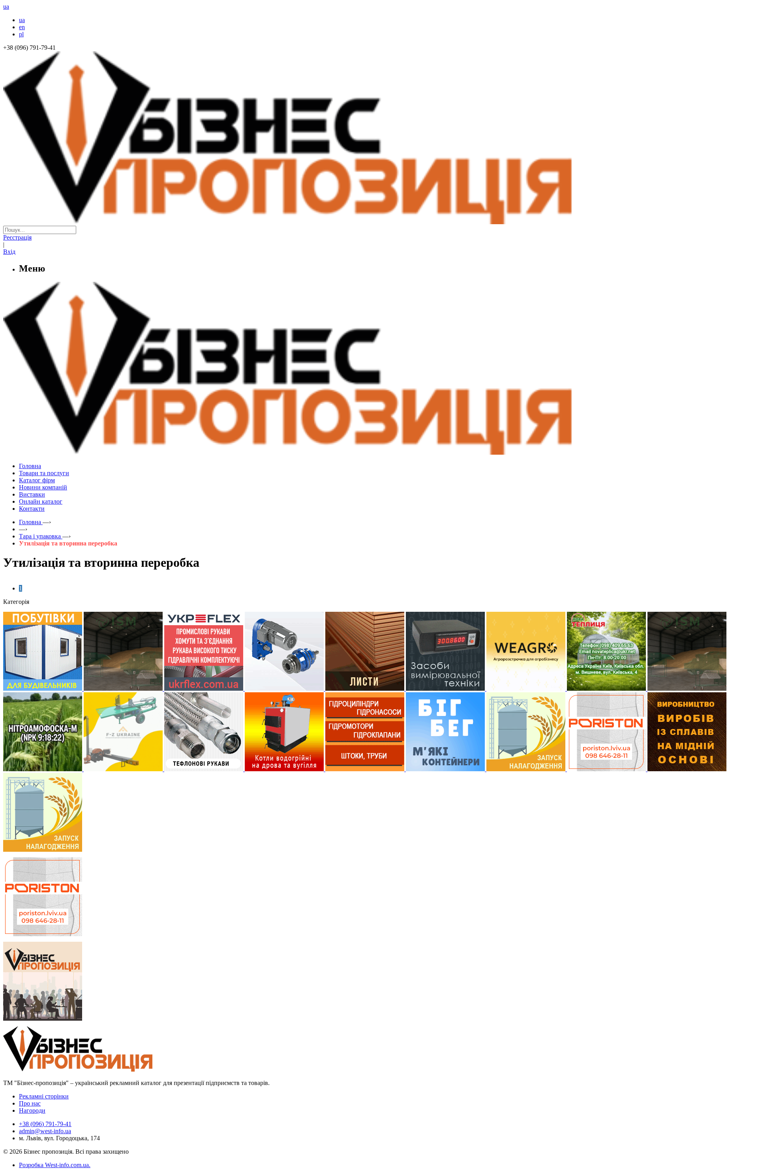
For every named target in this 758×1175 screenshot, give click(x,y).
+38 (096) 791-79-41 (45, 1124)
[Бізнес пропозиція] (379, 222)
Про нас (30, 1103)
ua (22, 20)
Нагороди (32, 1110)
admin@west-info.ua (45, 1131)
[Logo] (102, 1069)
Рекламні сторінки (44, 1096)
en (22, 27)
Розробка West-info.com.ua (54, 1165)
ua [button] (6, 6)
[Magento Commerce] (379, 452)
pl (21, 34)
